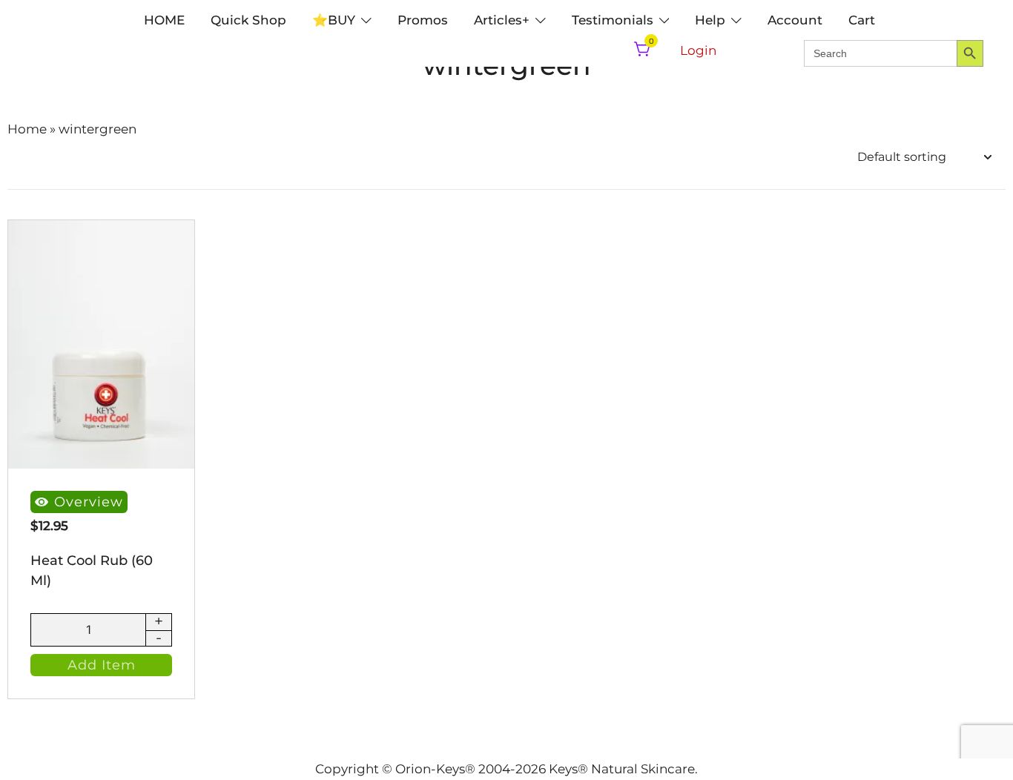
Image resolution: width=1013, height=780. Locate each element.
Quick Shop (248, 20)
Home (27, 129)
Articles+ (501, 20)
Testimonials (612, 20)
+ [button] (158, 622)
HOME (164, 20)
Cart (861, 20)
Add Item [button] (101, 665)
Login (698, 50)
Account (795, 20)
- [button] (159, 638)
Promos (422, 20)
